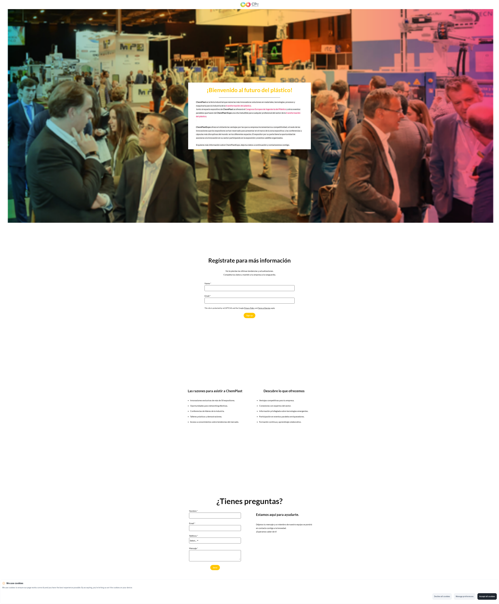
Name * (208, 283)
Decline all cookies (442, 596)
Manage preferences (465, 596)
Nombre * (193, 511)
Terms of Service (264, 308)
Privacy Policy (249, 308)
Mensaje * (193, 548)
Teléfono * (193, 536)
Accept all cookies (487, 596)
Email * (208, 296)
